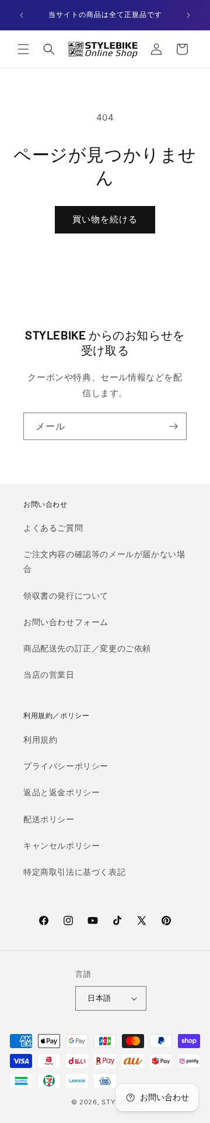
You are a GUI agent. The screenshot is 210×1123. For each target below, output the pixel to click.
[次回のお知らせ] (188, 15)
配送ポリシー (49, 819)
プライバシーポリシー (65, 766)
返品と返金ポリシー (61, 792)
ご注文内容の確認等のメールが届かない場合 (104, 561)
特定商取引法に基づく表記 (74, 872)
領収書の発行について (65, 595)
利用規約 (40, 739)
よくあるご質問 (53, 528)
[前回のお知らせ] (21, 15)
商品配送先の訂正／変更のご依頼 (87, 648)
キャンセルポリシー (61, 845)
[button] (23, 49)
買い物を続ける (105, 219)
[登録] (173, 426)
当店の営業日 (49, 674)
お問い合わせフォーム (65, 622)
